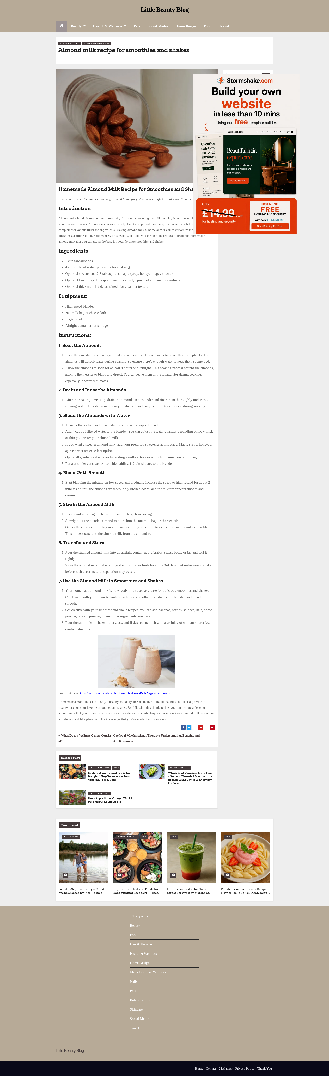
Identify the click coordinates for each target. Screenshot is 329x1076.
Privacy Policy (244, 1068)
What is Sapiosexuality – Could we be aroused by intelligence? (81, 891)
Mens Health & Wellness (96, 43)
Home (199, 1068)
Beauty (77, 26)
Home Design (185, 26)
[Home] (61, 26)
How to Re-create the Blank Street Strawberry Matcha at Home (188, 893)
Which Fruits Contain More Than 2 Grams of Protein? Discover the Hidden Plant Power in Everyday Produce (190, 778)
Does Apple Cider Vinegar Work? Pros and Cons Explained (110, 800)
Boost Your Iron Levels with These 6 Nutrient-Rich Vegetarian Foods (124, 693)
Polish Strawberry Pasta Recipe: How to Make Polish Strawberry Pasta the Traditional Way (244, 893)
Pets (137, 26)
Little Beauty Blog (164, 9)
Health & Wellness (108, 26)
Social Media (158, 26)
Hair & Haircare (141, 944)
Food (207, 26)
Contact (211, 1068)
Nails (133, 981)
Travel (224, 26)
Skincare (136, 1009)
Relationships (71, 837)
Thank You (264, 1068)
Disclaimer (226, 1068)
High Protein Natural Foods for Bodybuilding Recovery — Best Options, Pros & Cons (109, 776)
